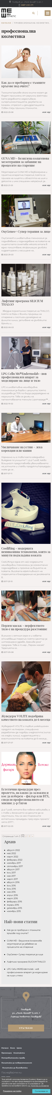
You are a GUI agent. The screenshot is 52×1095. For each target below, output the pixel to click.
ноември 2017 (14, 863)
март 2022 (12, 856)
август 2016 (13, 882)
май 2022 (11, 853)
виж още (46, 112)
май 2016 (11, 892)
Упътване (26, 1028)
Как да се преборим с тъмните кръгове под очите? (23, 84)
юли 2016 (11, 885)
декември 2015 (14, 908)
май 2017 (11, 876)
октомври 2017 (15, 866)
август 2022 (13, 850)
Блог (12, 1048)
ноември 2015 (14, 911)
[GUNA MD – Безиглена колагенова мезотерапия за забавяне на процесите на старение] (26, 137)
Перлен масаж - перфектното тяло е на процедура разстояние (24, 627)
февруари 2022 (14, 860)
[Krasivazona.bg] (8, 13)
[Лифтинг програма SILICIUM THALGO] (26, 280)
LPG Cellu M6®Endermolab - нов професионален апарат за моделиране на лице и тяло (24, 377)
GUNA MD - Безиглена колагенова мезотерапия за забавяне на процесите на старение (25, 162)
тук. (29, 1086)
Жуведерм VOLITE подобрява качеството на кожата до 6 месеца (25, 717)
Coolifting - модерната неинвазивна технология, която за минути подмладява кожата (25, 552)
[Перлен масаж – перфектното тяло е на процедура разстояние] (26, 606)
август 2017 (13, 869)
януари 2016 (13, 905)
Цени (19, 1048)
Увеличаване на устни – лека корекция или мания (21, 448)
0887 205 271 (27, 5)
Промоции (6, 1053)
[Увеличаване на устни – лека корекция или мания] (26, 428)
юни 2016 (11, 889)
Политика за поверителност (16, 1063)
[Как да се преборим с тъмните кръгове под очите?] (26, 61)
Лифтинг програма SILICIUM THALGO (22, 302)
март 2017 (12, 879)
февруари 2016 (14, 901)
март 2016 (12, 898)
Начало (6, 23)
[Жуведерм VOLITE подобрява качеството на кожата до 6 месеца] (26, 686)
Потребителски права (13, 1058)
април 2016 (12, 895)
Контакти (19, 1053)
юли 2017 (11, 872)
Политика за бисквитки (15, 1068)
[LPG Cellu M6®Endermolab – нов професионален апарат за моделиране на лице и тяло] (26, 353)
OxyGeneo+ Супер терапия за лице (25, 231)
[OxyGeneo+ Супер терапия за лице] (26, 211)
